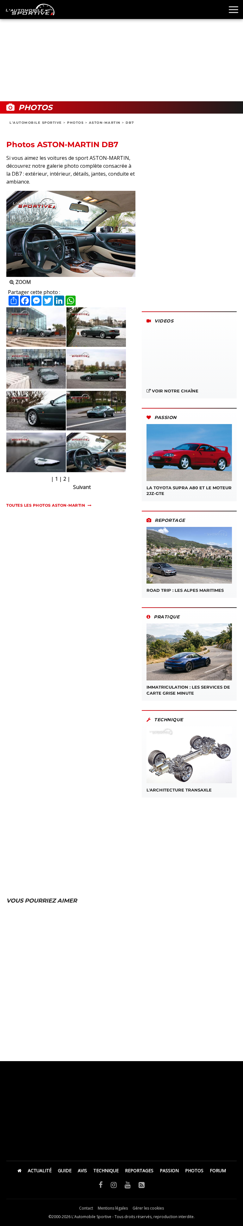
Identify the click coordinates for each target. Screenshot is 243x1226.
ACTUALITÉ (40, 1170)
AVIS (82, 1170)
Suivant (82, 487)
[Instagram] (114, 1184)
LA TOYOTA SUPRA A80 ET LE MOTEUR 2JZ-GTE (189, 490)
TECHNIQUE (106, 1170)
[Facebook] (101, 1184)
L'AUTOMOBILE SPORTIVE (35, 123)
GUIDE (65, 1170)
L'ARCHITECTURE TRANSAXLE (179, 789)
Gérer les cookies (148, 1208)
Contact (86, 1208)
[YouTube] (128, 1184)
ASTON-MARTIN (105, 123)
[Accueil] (19, 1170)
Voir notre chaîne (174, 390)
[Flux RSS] (142, 1184)
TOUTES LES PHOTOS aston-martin (45, 505)
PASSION (169, 1170)
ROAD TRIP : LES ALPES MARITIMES (185, 590)
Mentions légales (113, 1208)
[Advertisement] (121, 50)
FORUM (218, 1170)
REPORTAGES (139, 1170)
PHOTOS (75, 123)
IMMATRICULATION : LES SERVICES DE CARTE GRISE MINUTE (188, 690)
